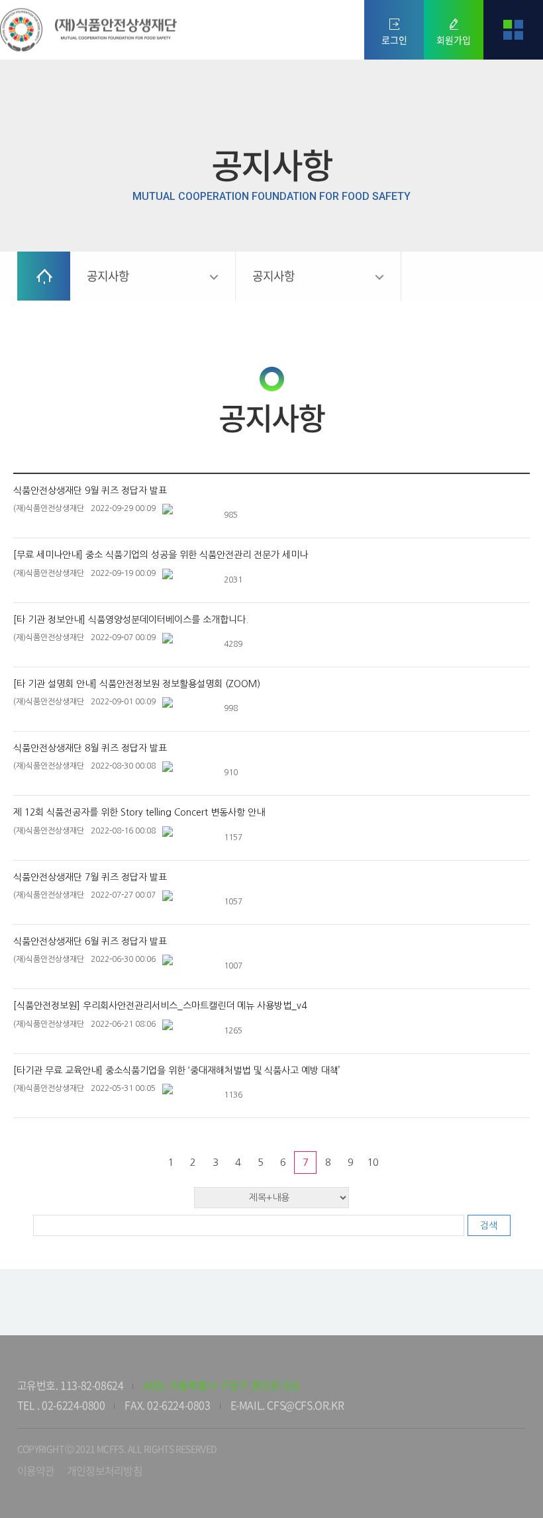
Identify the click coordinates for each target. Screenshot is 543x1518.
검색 (488, 1225)
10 (373, 1162)
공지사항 (108, 276)
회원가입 (453, 39)
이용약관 (36, 1470)
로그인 (394, 39)
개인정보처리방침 (104, 1470)
